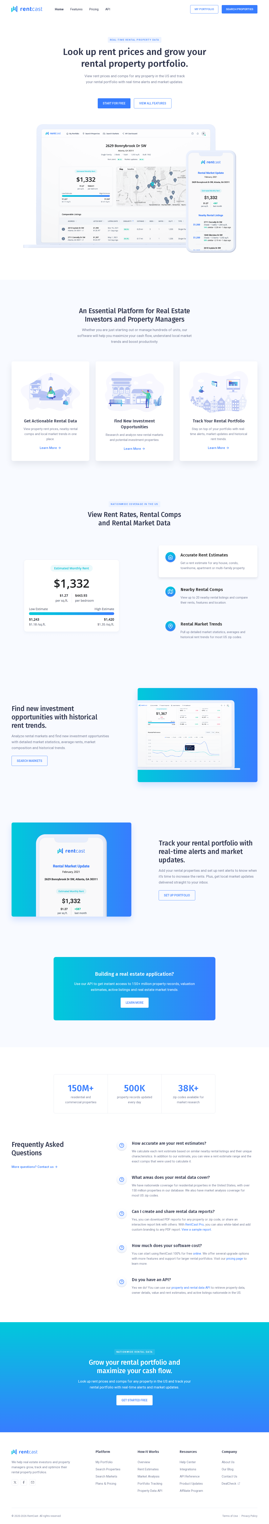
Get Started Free (134, 1400)
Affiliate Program (191, 1491)
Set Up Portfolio (177, 895)
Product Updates (191, 1483)
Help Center (188, 1462)
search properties (239, 9)
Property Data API (150, 1491)
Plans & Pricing (106, 1483)
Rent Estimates (148, 1469)
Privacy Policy (249, 1516)
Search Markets (106, 1476)
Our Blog (227, 1469)
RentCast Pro (194, 1224)
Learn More (135, 1002)
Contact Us (229, 1476)
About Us (228, 1462)
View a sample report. (197, 1229)
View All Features (152, 103)
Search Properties (108, 1469)
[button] (76, 9)
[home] (26, 9)
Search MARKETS (29, 761)
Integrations (188, 1469)
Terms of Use (230, 1516)
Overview (144, 1462)
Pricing (94, 9)
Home (59, 9)
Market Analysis (149, 1476)
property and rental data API (190, 1288)
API (107, 9)
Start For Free (114, 103)
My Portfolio (204, 9)
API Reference (190, 1476)
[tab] (208, 561)
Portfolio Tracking (150, 1483)
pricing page (234, 1258)
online (197, 1253)
